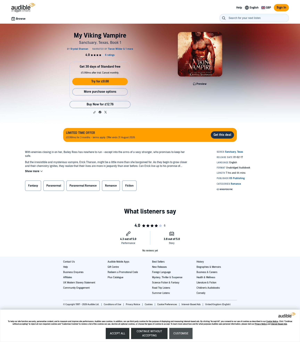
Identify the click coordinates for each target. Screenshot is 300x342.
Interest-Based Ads (279, 324)
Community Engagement (76, 287)
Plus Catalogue (115, 277)
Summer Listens (161, 293)
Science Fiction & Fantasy (165, 282)
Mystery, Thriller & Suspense (167, 277)
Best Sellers (158, 261)
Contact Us (69, 261)
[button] (94, 112)
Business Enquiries (73, 272)
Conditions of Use (113, 304)
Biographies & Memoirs (209, 266)
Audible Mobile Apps (118, 261)
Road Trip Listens (161, 287)
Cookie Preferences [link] (167, 304)
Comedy (201, 293)
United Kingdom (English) (218, 304)
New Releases (159, 266)
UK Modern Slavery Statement (79, 282)
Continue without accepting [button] (149, 333)
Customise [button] (181, 333)
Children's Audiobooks (208, 287)
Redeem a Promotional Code (123, 272)
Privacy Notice (261, 324)
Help (65, 266)
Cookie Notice (272, 321)
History (200, 261)
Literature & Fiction (206, 282)
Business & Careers (207, 272)
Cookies (149, 304)
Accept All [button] (118, 333)
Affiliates (67, 277)
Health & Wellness (206, 277)
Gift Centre (113, 266)
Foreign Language (161, 272)
